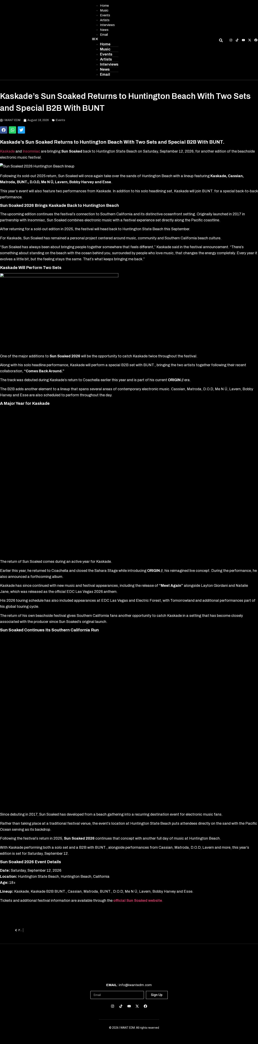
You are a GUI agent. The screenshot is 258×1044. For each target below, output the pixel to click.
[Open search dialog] (221, 41)
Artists (104, 20)
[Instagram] (231, 40)
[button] (105, 39)
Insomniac (32, 151)
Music (104, 10)
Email (104, 34)
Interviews (107, 25)
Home (104, 5)
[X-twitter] (250, 40)
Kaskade (7, 151)
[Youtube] (243, 40)
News (104, 29)
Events (105, 15)
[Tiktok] (237, 40)
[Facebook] (256, 40)
